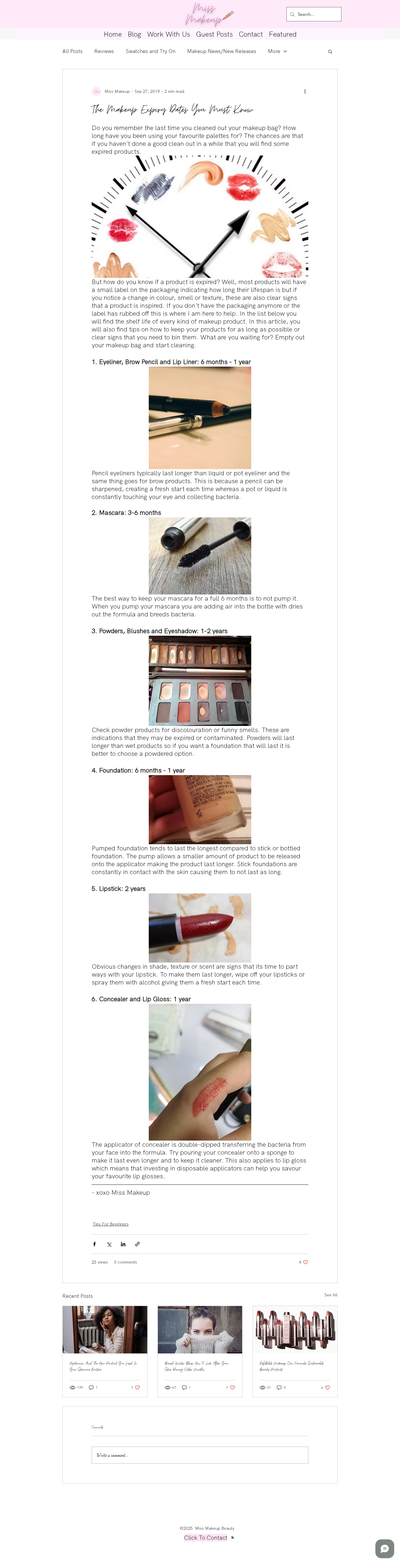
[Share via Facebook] (94, 1244)
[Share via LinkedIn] (123, 1244)
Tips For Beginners (111, 1224)
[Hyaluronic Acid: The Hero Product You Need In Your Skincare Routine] (105, 1329)
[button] (330, 51)
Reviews (104, 51)
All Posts (72, 51)
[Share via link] (137, 1244)
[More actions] (304, 91)
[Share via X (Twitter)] (109, 1244)
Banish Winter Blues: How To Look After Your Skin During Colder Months (196, 1366)
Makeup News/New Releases (221, 51)
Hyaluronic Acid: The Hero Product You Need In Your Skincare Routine (103, 1366)
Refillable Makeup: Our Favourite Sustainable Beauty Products (292, 1366)
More (274, 51)
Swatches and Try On (150, 51)
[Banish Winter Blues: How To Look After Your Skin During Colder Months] (200, 1329)
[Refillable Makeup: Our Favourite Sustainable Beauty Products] (295, 1329)
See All (331, 1295)
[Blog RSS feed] (232, 1538)
